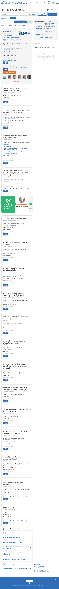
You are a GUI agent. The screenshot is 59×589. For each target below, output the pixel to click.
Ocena (12, 67)
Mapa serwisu (30, 579)
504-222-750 (6, 418)
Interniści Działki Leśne (39, 566)
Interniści (17, 39)
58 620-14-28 (13, 121)
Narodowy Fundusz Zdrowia (50, 24)
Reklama (10, 579)
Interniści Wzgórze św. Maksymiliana (42, 571)
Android (32, 583)
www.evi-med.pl (7, 229)
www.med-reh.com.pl (8, 469)
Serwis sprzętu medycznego (40, 29)
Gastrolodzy (5, 413)
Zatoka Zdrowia (7, 349)
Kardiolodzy (11, 92)
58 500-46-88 (13, 56)
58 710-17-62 (13, 467)
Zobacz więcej (16, 81)
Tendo (4, 491)
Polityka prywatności (17, 579)
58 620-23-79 (20, 121)
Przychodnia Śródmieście (9, 276)
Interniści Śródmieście (39, 570)
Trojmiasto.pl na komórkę (38, 579)
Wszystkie (3, 25)
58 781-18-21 (6, 278)
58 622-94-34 (6, 97)
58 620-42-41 (6, 493)
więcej (13, 65)
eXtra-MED (6, 144)
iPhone (37, 583)
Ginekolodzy (5, 39)
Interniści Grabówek (38, 567)
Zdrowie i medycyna (43, 21)
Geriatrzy (15, 40)
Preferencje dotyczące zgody (51, 579)
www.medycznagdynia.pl (9, 58)
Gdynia (12, 18)
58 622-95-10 (6, 253)
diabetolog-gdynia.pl (8, 328)
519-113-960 (6, 326)
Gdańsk (10, 25)
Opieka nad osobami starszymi (48, 30)
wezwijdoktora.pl (7, 516)
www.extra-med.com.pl (8, 158)
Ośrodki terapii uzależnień (39, 33)
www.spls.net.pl (7, 280)
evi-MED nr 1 (16, 225)
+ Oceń (5, 69)
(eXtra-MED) (13, 152)
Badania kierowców (7, 40)
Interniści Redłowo (38, 569)
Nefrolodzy (10, 272)
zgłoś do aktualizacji (8, 100)
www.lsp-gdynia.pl (7, 122)
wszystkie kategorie (45, 37)
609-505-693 (6, 467)
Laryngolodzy (40, 26)
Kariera (3, 579)
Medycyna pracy (12, 176)
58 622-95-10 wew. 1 (8, 227)
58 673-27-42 (13, 304)
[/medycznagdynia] (4, 62)
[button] (30, 204)
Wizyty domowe (6, 509)
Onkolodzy (13, 370)
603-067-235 (6, 121)
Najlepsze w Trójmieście (8, 206)
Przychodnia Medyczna (9, 119)
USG (21, 39)
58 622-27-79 (6, 351)
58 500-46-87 (6, 56)
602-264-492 (6, 375)
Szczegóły (25, 67)
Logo (7, 579)
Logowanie (30, 581)
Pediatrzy (11, 39)
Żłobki (38, 23)
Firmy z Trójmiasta (20, 3)
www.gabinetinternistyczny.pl (10, 184)
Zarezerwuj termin (10, 72)
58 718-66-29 (6, 156)
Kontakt (24, 579)
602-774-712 (6, 397)
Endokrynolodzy (50, 26)
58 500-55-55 (6, 514)
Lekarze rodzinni (12, 220)
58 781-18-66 (20, 278)
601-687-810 (6, 304)
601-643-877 (6, 182)
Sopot (23, 25)
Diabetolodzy (6, 320)
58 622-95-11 (13, 253)
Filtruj (42, 14)
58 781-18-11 (13, 278)
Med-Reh (5, 465)
